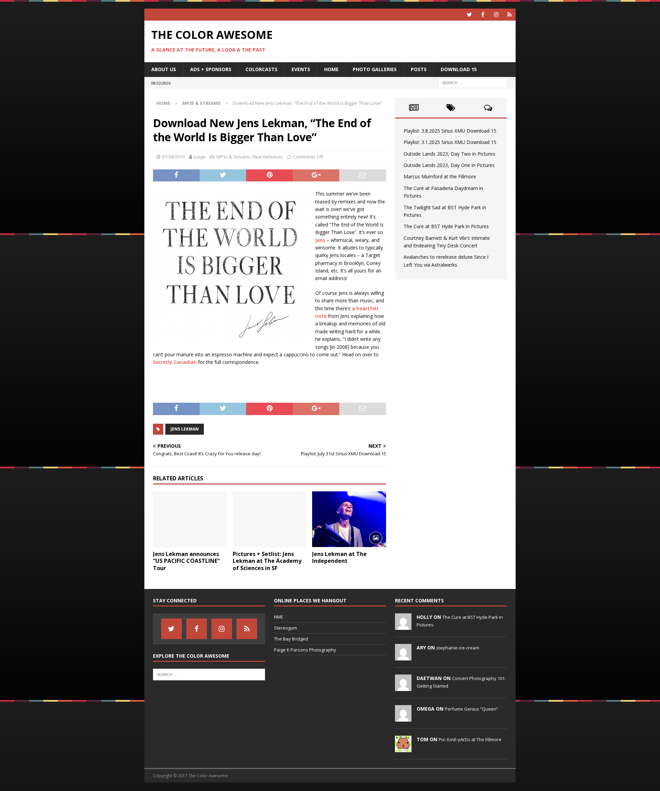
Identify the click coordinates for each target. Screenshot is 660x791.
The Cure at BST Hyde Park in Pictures (446, 226)
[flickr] (510, 15)
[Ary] (403, 657)
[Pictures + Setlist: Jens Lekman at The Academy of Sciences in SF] (270, 519)
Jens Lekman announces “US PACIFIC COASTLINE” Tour (186, 561)
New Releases (268, 157)
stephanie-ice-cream (457, 648)
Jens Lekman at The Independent (339, 557)
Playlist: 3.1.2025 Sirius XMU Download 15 (450, 142)
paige (200, 157)
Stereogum (285, 628)
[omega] (403, 718)
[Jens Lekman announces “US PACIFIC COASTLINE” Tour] (190, 519)
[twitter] (469, 15)
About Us (163, 69)
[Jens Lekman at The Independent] (349, 519)
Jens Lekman (184, 429)
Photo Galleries (375, 69)
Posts (419, 69)
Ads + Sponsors (210, 69)
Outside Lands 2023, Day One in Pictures (449, 165)
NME (278, 617)
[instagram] (496, 15)
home (331, 69)
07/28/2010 (173, 157)
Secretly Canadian (175, 362)
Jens (320, 240)
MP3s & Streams (234, 157)
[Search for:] (472, 82)
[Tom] (403, 748)
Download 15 (459, 69)
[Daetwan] (403, 687)
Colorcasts (261, 69)
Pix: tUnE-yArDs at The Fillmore (470, 739)
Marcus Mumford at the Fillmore (440, 176)
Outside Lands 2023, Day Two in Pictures (449, 154)
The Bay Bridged (291, 639)
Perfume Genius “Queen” (471, 709)
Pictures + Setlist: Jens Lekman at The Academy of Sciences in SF (267, 561)
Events (301, 69)
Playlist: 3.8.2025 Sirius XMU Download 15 (450, 130)
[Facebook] (483, 15)
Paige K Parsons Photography (305, 650)
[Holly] (403, 626)
